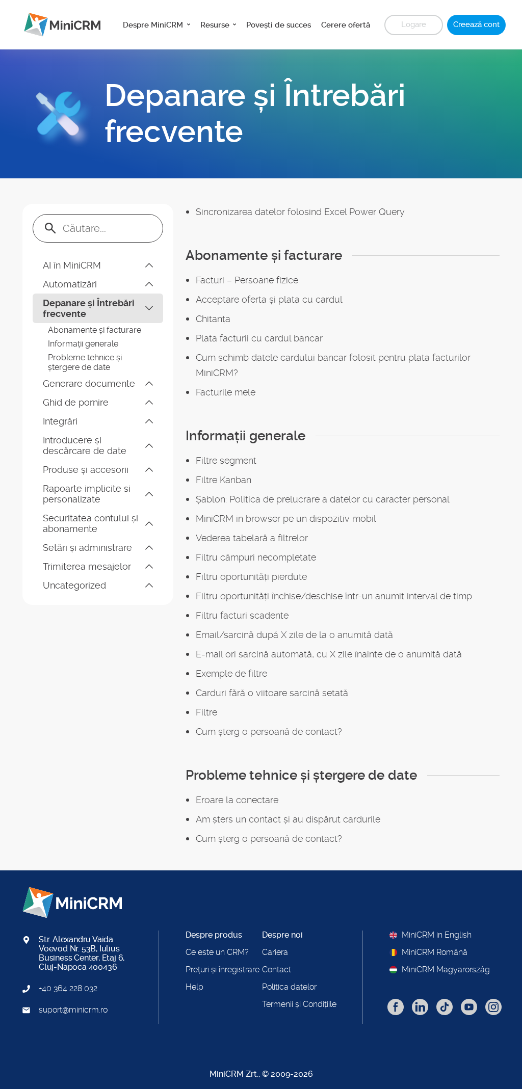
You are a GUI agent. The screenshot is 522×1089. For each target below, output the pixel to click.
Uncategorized (74, 585)
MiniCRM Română (434, 952)
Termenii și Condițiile (299, 1004)
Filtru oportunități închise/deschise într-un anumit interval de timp (334, 596)
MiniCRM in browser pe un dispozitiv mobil (286, 518)
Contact (276, 969)
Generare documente (89, 383)
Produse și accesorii (85, 469)
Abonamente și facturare (94, 330)
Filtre (206, 712)
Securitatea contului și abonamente (90, 523)
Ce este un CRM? (217, 952)
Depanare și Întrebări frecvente (89, 308)
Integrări (60, 421)
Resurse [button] (215, 25)
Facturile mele (225, 392)
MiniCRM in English (437, 935)
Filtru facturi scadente (242, 615)
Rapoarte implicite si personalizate (86, 493)
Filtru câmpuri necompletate (256, 557)
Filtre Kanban (223, 479)
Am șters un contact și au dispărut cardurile (288, 819)
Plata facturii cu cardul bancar (259, 338)
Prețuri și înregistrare (222, 969)
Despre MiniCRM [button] (154, 25)
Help (194, 987)
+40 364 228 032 (68, 988)
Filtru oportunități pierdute (251, 576)
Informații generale (83, 344)
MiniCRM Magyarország (446, 969)
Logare (413, 24)
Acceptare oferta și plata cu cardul (269, 299)
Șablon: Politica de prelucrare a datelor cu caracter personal (323, 499)
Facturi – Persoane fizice (247, 280)
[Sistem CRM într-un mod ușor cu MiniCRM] (58, 24)
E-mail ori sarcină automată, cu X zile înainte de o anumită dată (329, 654)
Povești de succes (278, 25)
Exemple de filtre (231, 673)
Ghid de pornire (76, 402)
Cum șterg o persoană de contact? (269, 731)
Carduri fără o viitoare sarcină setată (272, 692)
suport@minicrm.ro (73, 1010)
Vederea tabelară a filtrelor (252, 538)
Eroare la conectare (237, 799)
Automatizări (70, 284)
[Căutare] (50, 228)
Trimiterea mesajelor (87, 566)
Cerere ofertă (345, 25)
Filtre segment (226, 460)
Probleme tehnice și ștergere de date (85, 362)
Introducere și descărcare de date (84, 445)
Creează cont (476, 24)
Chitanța (213, 318)
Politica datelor (289, 987)
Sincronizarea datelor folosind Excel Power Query (300, 211)
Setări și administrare (87, 547)
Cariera (275, 952)
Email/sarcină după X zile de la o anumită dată (294, 634)
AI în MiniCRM (72, 265)
